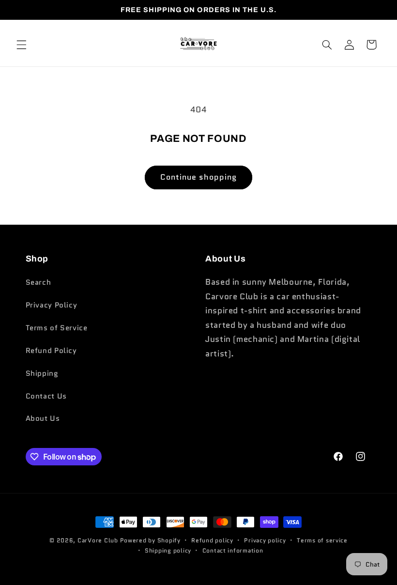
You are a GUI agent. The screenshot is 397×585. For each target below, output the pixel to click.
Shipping (42, 373)
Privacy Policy (51, 305)
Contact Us (46, 396)
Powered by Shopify (150, 540)
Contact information (232, 550)
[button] (21, 44)
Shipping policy (168, 550)
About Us (43, 418)
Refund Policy (51, 350)
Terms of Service (57, 328)
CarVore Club (97, 540)
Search (38, 282)
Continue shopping (198, 177)
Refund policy (212, 540)
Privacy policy (265, 540)
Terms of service (322, 540)
